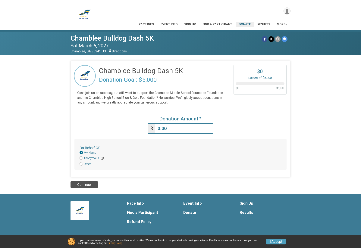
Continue (84, 185)
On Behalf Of (89, 148)
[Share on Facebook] (264, 39)
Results (263, 24)
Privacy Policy (115, 243)
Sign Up (190, 24)
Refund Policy (139, 222)
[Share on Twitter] (271, 39)
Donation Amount (180, 119)
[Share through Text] (284, 39)
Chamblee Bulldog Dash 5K (112, 38)
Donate (245, 24)
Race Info (146, 24)
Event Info (169, 24)
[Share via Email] (278, 39)
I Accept (276, 241)
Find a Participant (217, 24)
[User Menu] (287, 11)
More (281, 24)
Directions (119, 51)
